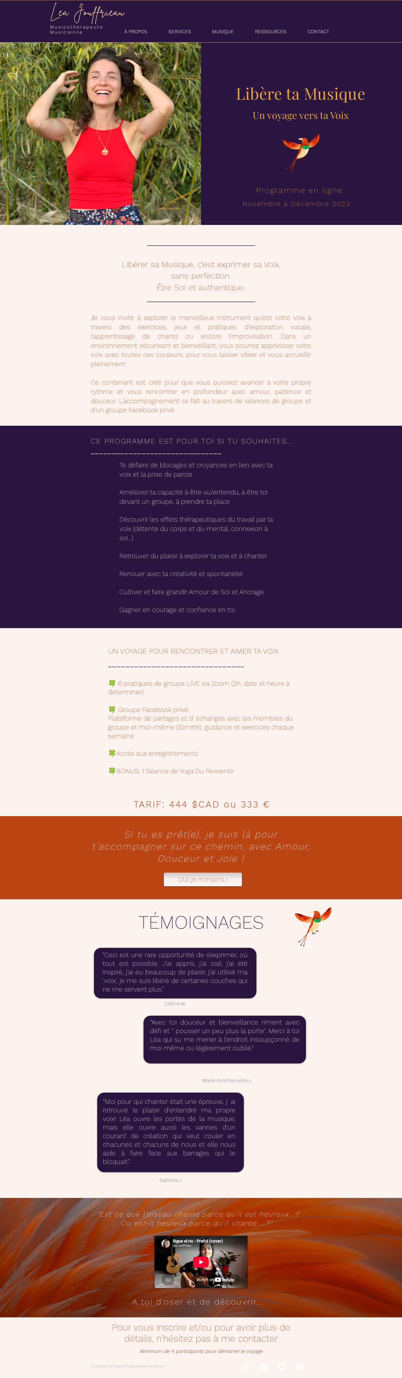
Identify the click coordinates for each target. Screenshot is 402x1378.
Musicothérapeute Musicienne (78, 29)
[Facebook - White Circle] (264, 1366)
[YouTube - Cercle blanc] (282, 1366)
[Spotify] (246, 1366)
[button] (143, 31)
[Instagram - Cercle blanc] (299, 1366)
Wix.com (159, 1366)
